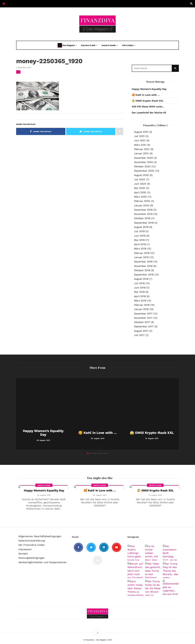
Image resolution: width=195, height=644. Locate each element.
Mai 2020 (139, 188)
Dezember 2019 (143, 209)
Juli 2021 (139, 136)
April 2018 (140, 296)
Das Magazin (69, 45)
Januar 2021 (141, 153)
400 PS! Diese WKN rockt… (148, 106)
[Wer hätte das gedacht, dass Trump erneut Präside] (153, 570)
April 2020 (140, 192)
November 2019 (143, 214)
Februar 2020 (142, 201)
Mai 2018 (139, 291)
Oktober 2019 (142, 218)
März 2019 (140, 248)
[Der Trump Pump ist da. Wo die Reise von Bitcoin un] (153, 588)
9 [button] (107, 453)
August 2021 (141, 131)
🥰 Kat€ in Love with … (146, 94)
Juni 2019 (139, 235)
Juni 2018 (139, 287)
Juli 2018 (139, 283)
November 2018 (143, 266)
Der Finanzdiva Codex (31, 544)
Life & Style (127, 45)
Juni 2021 (139, 140)
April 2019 (140, 244)
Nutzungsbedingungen (31, 557)
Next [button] (177, 414)
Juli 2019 (139, 231)
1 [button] (88, 453)
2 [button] (90, 453)
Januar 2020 (141, 205)
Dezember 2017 (143, 313)
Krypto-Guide (100, 485)
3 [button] (93, 453)
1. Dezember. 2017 (23, 68)
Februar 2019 (141, 253)
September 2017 (144, 326)
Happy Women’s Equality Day (149, 89)
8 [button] (105, 453)
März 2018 (140, 300)
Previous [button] (17, 414)
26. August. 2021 (44, 495)
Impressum (25, 549)
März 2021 (140, 144)
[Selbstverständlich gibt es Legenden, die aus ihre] (171, 588)
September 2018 (144, 274)
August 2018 (141, 278)
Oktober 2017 (142, 322)
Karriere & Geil (88, 45)
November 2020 (143, 162)
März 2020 (140, 196)
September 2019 (144, 222)
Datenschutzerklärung (31, 540)
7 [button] (102, 453)
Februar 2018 (141, 304)
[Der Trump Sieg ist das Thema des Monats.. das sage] (171, 570)
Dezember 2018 (143, 261)
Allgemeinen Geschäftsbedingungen (39, 536)
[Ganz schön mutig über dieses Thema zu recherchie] (135, 588)
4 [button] (95, 453)
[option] (43, 414)
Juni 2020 (140, 183)
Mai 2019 (139, 240)
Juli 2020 (139, 179)
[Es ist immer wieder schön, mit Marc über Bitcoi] (153, 552)
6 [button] (100, 453)
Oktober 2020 (142, 166)
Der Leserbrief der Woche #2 (149, 112)
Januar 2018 (141, 309)
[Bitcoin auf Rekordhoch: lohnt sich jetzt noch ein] (135, 570)
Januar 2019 (141, 257)
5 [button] (97, 453)
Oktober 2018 (142, 270)
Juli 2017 (139, 335)
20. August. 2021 (99, 495)
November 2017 (143, 317)
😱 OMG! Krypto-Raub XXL (147, 100)
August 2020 (141, 175)
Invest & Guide (109, 45)
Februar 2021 (141, 149)
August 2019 (141, 227)
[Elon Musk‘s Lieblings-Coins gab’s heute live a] (135, 552)
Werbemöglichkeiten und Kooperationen (42, 562)
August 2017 (141, 330)
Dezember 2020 (143, 157)
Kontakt (23, 553)
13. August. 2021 (155, 495)
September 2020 (144, 170)
